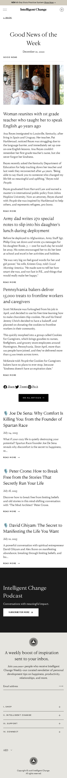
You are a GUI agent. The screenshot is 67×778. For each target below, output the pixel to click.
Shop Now (49, 2)
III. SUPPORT (10, 723)
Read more (10, 457)
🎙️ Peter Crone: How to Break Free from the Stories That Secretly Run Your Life (30, 477)
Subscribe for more (19, 612)
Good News (10, 57)
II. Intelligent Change (17, 715)
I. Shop (7, 707)
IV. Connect (11, 732)
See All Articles (32, 398)
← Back (7, 18)
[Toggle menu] (4, 9)
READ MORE (9, 211)
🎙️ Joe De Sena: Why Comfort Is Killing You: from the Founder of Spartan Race (33, 419)
